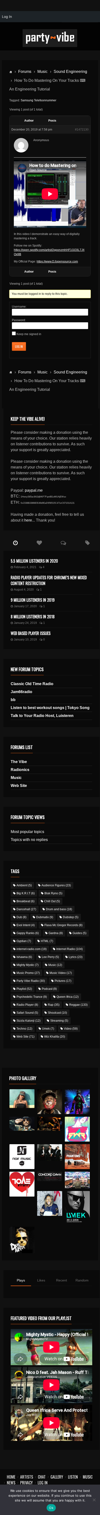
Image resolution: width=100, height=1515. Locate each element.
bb (13, 700)
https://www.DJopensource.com (57, 261)
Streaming (59, 1020)
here (28, 520)
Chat (42, 1477)
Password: (19, 320)
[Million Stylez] (22, 1124)
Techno (24, 1028)
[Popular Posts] (39, 543)
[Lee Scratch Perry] (49, 1101)
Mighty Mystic (28, 965)
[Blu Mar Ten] (49, 1152)
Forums (24, 71)
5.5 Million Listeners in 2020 (34, 561)
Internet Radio (69, 949)
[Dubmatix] (22, 1240)
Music (42, 71)
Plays (21, 1280)
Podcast (49, 989)
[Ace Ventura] (77, 1180)
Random (82, 1280)
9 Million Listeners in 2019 (33, 600)
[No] (94, 1499)
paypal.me (34, 490)
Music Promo (28, 973)
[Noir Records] (22, 1156)
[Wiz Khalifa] (49, 1203)
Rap (53, 1004)
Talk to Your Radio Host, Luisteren (42, 716)
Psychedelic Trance (32, 997)
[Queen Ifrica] (22, 1098)
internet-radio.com (32, 949)
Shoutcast (57, 1012)
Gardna (56, 933)
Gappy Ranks (28, 933)
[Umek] (77, 1207)
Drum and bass (59, 909)
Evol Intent (26, 925)
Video (71, 1028)
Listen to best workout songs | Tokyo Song (50, 708)
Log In (19, 346)
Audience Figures (56, 885)
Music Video (61, 973)
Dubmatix (44, 917)
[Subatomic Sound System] (77, 1101)
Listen (73, 1477)
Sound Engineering (70, 71)
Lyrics (76, 957)
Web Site (19, 786)
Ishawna (24, 957)
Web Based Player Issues (30, 633)
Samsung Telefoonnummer (38, 100)
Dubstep (70, 917)
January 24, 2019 (25, 623)
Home (11, 1477)
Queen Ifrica (68, 997)
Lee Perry (50, 957)
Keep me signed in (29, 334)
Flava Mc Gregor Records (63, 925)
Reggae (78, 1004)
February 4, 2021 (25, 567)
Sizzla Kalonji (29, 1020)
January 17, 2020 (25, 606)
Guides (79, 933)
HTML (47, 941)
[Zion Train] (49, 1124)
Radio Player (27, 1004)
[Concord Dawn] (49, 1176)
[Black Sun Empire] (77, 1156)
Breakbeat (25, 901)
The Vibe (19, 762)
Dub (21, 917)
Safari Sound (27, 1012)
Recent (61, 1280)
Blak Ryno (53, 893)
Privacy (26, 1483)
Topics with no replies (29, 840)
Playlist (24, 989)
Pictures (63, 981)
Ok (51, 1508)
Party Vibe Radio (31, 981)
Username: (19, 306)
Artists (26, 1477)
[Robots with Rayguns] (77, 1129)
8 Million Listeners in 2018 (33, 617)
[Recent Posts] (15, 543)
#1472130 (82, 129)
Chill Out (52, 901)
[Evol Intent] (22, 1184)
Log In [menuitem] (7, 16)
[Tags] (87, 543)
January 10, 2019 (25, 639)
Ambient (24, 885)
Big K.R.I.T (26, 893)
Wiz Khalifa (54, 1036)
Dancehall (26, 909)
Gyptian (24, 941)
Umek (48, 1028)
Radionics (20, 770)
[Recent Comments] (63, 543)
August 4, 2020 (24, 589)
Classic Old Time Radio (32, 684)
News (11, 1483)
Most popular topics (27, 832)
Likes (41, 1280)
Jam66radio (21, 692)
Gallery (56, 1477)
